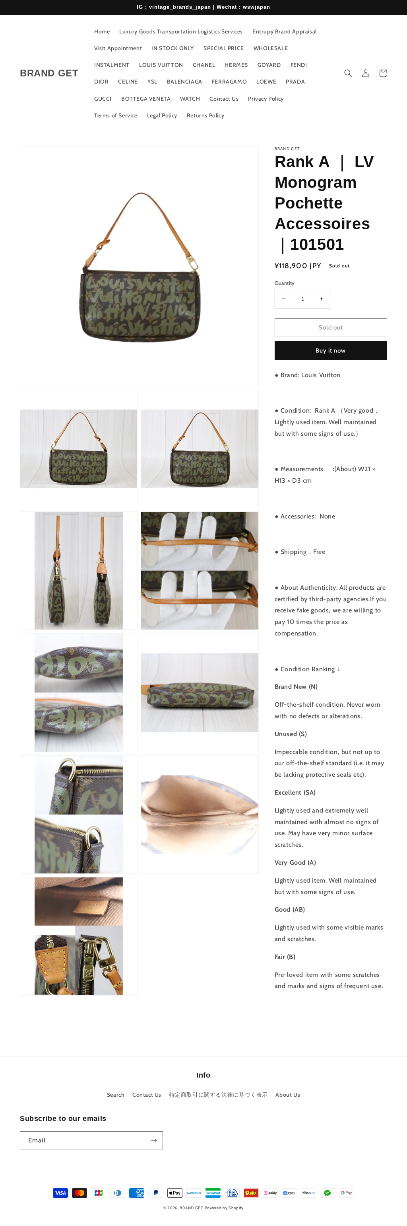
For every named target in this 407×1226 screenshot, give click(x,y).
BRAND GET (191, 1207)
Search (116, 1094)
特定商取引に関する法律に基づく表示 (218, 1094)
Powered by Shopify (224, 1207)
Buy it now (331, 350)
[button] (348, 73)
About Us (287, 1094)
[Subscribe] (154, 1140)
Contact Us (146, 1094)
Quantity (285, 283)
